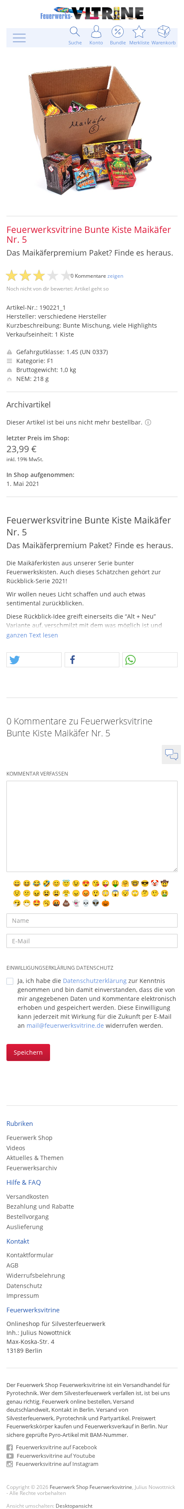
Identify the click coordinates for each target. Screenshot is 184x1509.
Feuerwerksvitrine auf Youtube (55, 1456)
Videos (15, 1148)
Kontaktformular (29, 1255)
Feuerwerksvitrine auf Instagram (56, 1464)
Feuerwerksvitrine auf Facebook (56, 1447)
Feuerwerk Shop (29, 1138)
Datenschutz (24, 1286)
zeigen (115, 275)
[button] (34, 660)
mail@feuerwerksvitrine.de (65, 1025)
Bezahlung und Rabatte (40, 1206)
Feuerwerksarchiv (31, 1168)
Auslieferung (24, 1227)
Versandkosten (27, 1196)
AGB (12, 1265)
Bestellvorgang (27, 1216)
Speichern (28, 1052)
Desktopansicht (74, 1505)
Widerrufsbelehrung (35, 1275)
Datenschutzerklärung (95, 981)
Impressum (22, 1295)
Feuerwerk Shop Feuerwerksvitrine (91, 1486)
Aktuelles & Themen (35, 1158)
